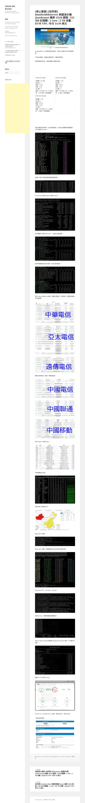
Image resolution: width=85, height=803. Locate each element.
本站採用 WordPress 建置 (49, 799)
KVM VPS (62, 756)
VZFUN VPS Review (10, 7)
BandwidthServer (55, 756)
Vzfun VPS (46, 756)
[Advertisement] (17, 108)
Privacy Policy (38, 799)
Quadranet (67, 756)
